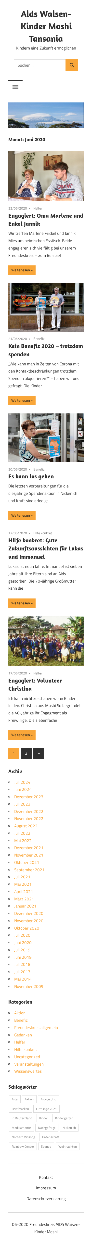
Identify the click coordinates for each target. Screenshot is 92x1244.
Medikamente (21, 1127)
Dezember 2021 (28, 848)
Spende (46, 1146)
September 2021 (29, 870)
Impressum (46, 1188)
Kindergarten (64, 1118)
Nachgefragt (46, 1127)
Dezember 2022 (28, 811)
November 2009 (28, 986)
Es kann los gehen (31, 476)
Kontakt (46, 1177)
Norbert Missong (23, 1136)
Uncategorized (27, 1057)
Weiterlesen (20, 270)
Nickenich (69, 1127)
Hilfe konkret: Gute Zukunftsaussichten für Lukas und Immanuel (45, 548)
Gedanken (23, 1035)
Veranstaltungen (29, 1064)
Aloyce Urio (48, 1099)
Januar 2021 (25, 906)
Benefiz (38, 338)
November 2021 (28, 855)
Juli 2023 (22, 804)
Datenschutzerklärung (46, 1198)
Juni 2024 (23, 789)
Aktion (20, 1013)
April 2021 (23, 891)
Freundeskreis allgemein (36, 1027)
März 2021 (24, 899)
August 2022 (26, 826)
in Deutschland (22, 1118)
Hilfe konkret (42, 532)
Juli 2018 (22, 964)
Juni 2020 (23, 942)
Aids (15, 1099)
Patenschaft (50, 1136)
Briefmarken (20, 1108)
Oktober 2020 (26, 928)
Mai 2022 (23, 840)
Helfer (37, 208)
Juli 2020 (22, 935)
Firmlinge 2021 (46, 1108)
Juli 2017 (22, 972)
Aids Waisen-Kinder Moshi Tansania (46, 26)
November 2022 (28, 818)
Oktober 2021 (26, 862)
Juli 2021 (22, 877)
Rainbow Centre (23, 1146)
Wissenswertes (28, 1071)
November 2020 (28, 921)
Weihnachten (67, 1146)
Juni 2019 (23, 957)
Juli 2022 (22, 833)
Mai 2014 (23, 979)
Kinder (43, 1118)
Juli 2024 (22, 782)
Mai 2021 (23, 884)
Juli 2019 (22, 950)
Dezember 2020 (28, 913)
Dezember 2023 (28, 797)
